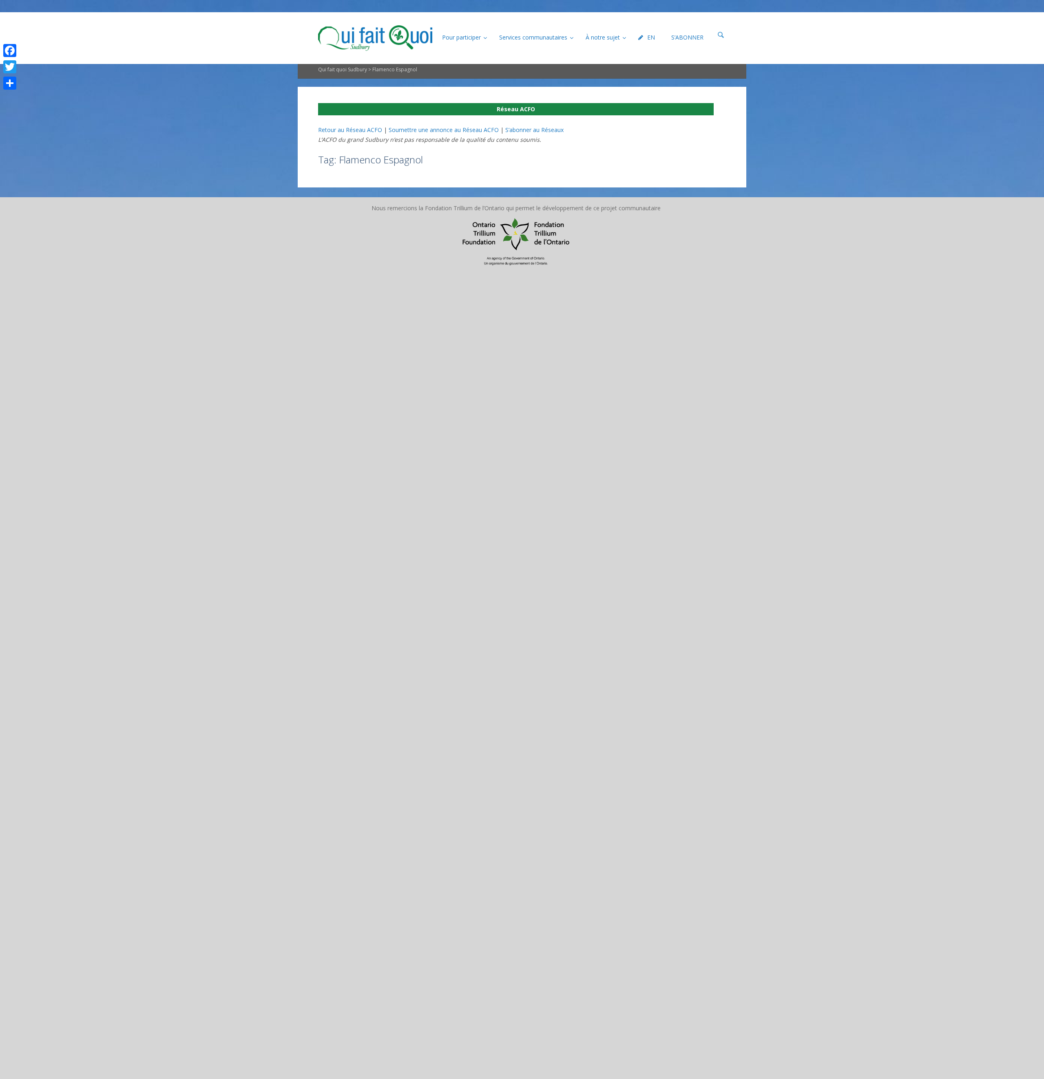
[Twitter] (10, 67)
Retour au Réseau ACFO (350, 130)
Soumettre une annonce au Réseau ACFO (444, 130)
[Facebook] (10, 50)
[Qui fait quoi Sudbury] (375, 38)
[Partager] (10, 83)
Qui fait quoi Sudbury (342, 69)
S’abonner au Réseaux (534, 130)
